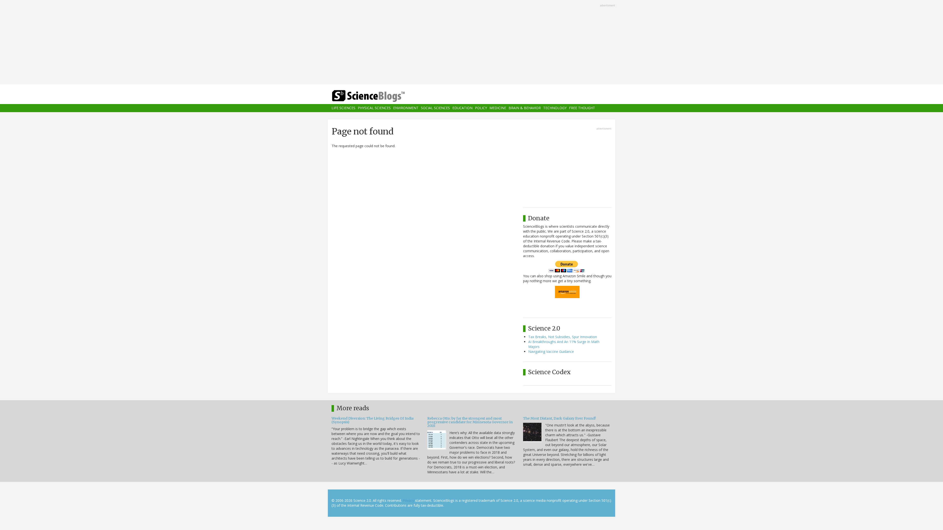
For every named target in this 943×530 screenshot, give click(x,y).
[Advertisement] (471, 42)
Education (462, 108)
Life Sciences (343, 108)
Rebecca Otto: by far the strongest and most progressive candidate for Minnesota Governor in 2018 (470, 422)
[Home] (378, 96)
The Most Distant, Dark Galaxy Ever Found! (559, 418)
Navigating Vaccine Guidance (551, 351)
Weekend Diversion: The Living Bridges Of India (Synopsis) (373, 420)
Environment (405, 108)
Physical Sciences (374, 108)
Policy (481, 108)
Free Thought (582, 108)
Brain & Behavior (525, 108)
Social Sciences (435, 108)
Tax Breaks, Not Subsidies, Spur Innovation (562, 336)
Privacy (408, 500)
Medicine (497, 108)
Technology (555, 108)
